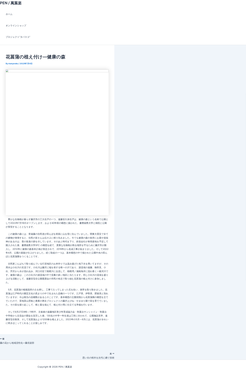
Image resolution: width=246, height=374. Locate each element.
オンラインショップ (16, 25)
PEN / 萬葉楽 (11, 3)
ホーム (9, 14)
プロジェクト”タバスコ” (19, 36)
